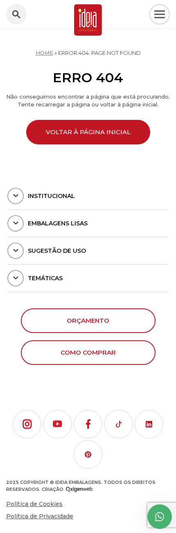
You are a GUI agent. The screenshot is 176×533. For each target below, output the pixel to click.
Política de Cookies (34, 504)
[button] (27, 424)
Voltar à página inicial (88, 132)
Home (44, 52)
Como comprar (88, 352)
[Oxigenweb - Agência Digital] (79, 489)
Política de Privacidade (39, 516)
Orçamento (88, 320)
